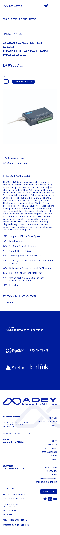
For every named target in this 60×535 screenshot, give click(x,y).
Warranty (52, 471)
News (54, 459)
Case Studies (50, 448)
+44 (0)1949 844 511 (17, 520)
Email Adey (48, 492)
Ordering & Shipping (46, 482)
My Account (51, 467)
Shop (39, 6)
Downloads (18, 163)
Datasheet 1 (9, 302)
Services (52, 445)
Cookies (53, 425)
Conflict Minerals (47, 421)
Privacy (53, 418)
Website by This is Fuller (16, 525)
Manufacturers (49, 452)
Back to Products (19, 19)
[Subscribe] (29, 433)
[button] (23, 82)
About (54, 456)
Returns (53, 475)
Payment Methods (48, 478)
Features (16, 158)
